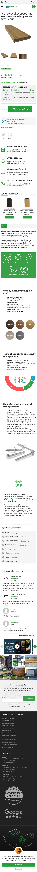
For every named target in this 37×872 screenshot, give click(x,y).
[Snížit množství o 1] (2, 109)
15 (21, 561)
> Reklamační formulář (8, 739)
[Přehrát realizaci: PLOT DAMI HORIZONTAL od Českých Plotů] (17, 646)
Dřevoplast (23, 545)
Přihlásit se (28, 698)
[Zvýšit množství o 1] (7, 109)
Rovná (17, 553)
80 (15, 549)
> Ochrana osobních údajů (9, 744)
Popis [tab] (4, 226)
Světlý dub (15, 557)
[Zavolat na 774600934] (6, 1)
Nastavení (18, 869)
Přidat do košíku (20, 109)
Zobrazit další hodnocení (27, 635)
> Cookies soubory (7, 747)
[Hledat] (30, 2)
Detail (9, 217)
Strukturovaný (26, 537)
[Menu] (2, 6)
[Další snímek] (34, 38)
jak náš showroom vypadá (21, 500)
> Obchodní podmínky (8, 742)
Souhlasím (19, 865)
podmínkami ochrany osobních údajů (21, 705)
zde (29, 860)
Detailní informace (7, 127)
